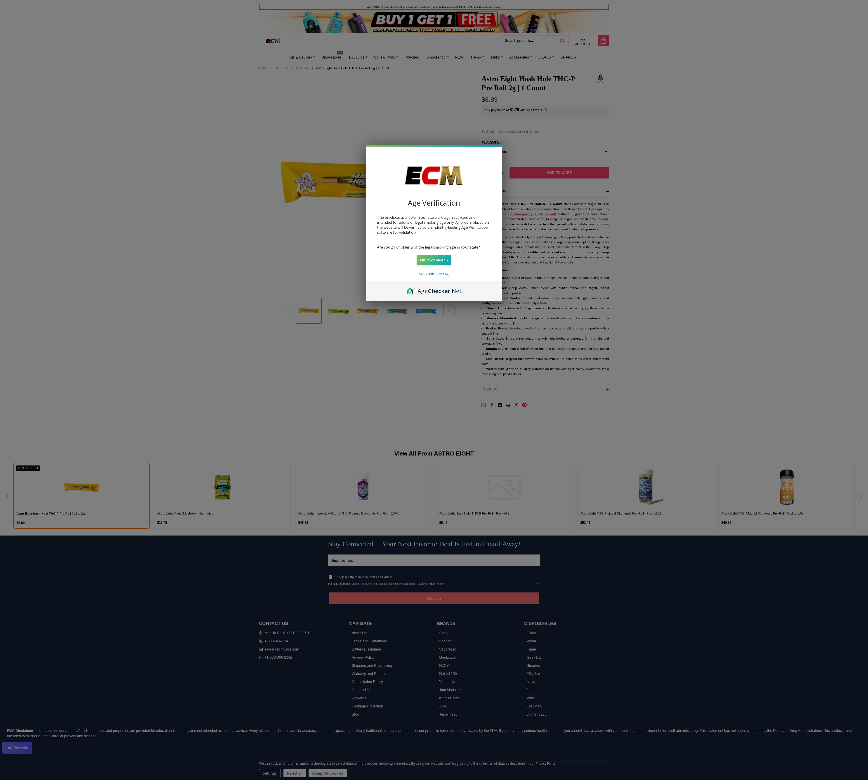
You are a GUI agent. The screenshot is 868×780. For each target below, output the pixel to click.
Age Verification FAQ (434, 274)
